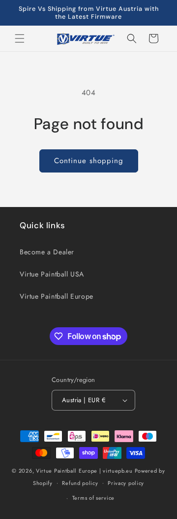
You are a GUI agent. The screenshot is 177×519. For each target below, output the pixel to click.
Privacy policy (126, 483)
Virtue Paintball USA (52, 274)
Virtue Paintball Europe (56, 296)
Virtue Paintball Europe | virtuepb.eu (84, 471)
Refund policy (80, 483)
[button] (19, 38)
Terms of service (93, 498)
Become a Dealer (47, 252)
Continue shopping (88, 160)
